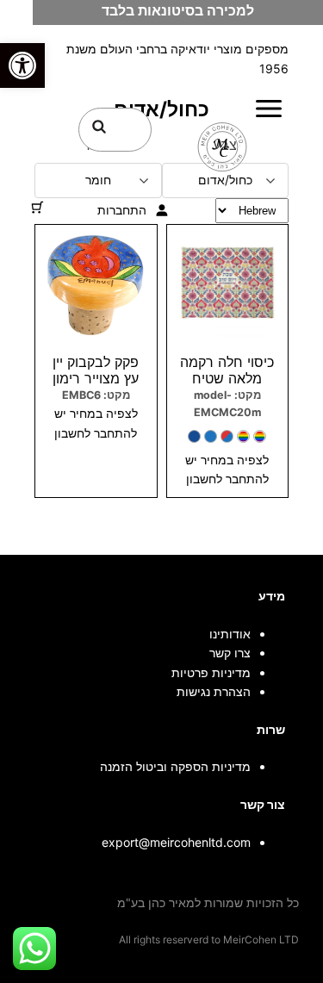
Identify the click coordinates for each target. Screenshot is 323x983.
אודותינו (230, 633)
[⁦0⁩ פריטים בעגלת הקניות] (37, 207)
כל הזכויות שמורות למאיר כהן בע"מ (208, 902)
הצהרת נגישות (214, 691)
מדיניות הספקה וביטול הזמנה (175, 766)
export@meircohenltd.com (176, 842)
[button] (22, 65)
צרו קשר (230, 652)
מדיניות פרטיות (211, 672)
